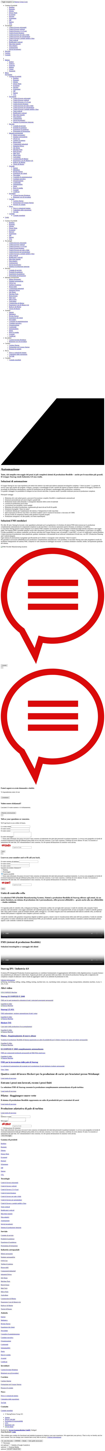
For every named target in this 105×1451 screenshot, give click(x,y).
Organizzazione (18, 181)
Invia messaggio (6, 1135)
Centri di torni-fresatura (16, 33)
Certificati (16, 192)
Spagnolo (12, 71)
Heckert (11, 16)
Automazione (13, 47)
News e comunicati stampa (21, 208)
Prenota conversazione (8, 813)
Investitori (12, 193)
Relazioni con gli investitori (22, 197)
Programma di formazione (21, 131)
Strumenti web (9, 1425)
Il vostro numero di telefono (10, 861)
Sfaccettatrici (13, 46)
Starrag (11, 22)
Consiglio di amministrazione (22, 177)
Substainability (18, 184)
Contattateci (5, 797)
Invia (3, 851)
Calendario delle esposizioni (22, 210)
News (11, 206)
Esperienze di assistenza (21, 129)
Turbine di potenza (19, 140)
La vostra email (6, 826)
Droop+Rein (13, 13)
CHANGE (17, 1441)
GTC (6, 1423)
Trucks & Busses (18, 164)
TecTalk (15, 212)
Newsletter (16, 175)
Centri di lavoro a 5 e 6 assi (18, 31)
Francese (12, 65)
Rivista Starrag (18, 171)
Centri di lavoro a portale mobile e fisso (21, 38)
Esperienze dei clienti (20, 173)
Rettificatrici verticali (15, 42)
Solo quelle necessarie (35, 1441)
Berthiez (11, 7)
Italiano (7, 60)
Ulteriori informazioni (8, 980)
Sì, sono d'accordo (7, 1441)
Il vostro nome (5, 829)
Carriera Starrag (18, 201)
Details (24, 1441)
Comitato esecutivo (19, 179)
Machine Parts (17, 149)
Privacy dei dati (10, 1419)
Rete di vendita (18, 188)
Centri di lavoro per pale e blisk (19, 35)
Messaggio (4, 1121)
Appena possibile (8, 874)
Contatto (7, 55)
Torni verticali (13, 40)
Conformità (17, 182)
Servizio (7, 51)
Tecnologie (12, 96)
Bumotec (12, 9)
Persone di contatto (19, 204)
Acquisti (16, 190)
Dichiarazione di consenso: (12, 1128)
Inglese (11, 62)
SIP (10, 20)
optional (3, 1447)
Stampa (7, 1417)
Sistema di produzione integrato (23, 122)
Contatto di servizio (19, 126)
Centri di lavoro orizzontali (17, 27)
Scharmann (12, 18)
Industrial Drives (18, 146)
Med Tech (16, 153)
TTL (10, 24)
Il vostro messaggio (7, 836)
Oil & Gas (16, 138)
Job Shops (16, 148)
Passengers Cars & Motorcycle (23, 160)
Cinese (11, 69)
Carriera (7, 53)
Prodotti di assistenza (20, 128)
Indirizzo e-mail (6, 1117)
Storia (15, 186)
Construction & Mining (20, 159)
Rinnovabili (17, 142)
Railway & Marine (19, 162)
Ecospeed (12, 14)
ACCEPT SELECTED (13, 1449)
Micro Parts (17, 155)
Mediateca (16, 170)
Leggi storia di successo (8, 1078)
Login (7, 217)
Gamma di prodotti (15, 76)
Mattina (5, 870)
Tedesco (11, 63)
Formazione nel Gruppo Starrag (23, 203)
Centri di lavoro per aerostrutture (19, 36)
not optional (5, 1445)
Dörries (11, 11)
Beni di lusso (17, 151)
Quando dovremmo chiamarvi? (11, 868)
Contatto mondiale (19, 215)
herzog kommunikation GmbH (19, 1430)
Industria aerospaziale (16, 133)
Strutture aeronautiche (20, 137)
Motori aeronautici (19, 135)
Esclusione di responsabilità (14, 1421)
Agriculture (17, 157)
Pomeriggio (6, 872)
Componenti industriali (20, 144)
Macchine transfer (15, 44)
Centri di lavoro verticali (17, 29)
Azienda (11, 166)
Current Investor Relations (21, 195)
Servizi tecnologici (15, 49)
